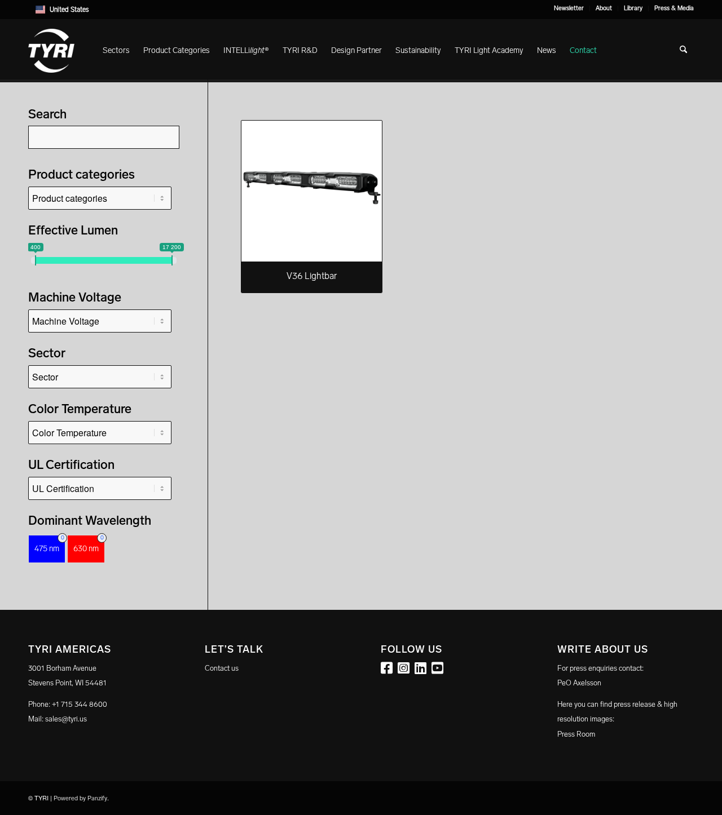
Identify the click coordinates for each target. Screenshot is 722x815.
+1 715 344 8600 (79, 704)
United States (69, 10)
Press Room (576, 734)
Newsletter (569, 8)
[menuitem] (569, 8)
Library (633, 8)
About (604, 8)
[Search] (683, 51)
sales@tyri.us (66, 719)
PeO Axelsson (579, 683)
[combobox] (361, 9)
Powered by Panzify (80, 798)
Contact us (222, 668)
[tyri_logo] (51, 51)
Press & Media (674, 8)
